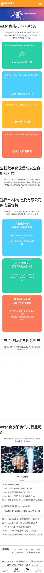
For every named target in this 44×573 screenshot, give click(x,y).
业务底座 (16, 571)
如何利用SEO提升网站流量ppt (19, 527)
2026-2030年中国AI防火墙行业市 (21, 488)
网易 (32, 549)
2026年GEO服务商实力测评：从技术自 (23, 531)
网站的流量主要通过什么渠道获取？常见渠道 (25, 535)
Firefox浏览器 (13, 484)
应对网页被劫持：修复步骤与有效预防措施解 (25, 500)
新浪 (14, 549)
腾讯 (20, 549)
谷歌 (26, 549)
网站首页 (5, 571)
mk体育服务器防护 (33, 552)
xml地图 (35, 565)
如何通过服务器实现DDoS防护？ (20, 492)
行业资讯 (27, 571)
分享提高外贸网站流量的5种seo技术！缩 (23, 519)
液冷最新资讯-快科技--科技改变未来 (22, 496)
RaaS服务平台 (17, 552)
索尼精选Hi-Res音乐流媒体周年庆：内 (22, 523)
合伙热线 (38, 571)
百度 (39, 549)
